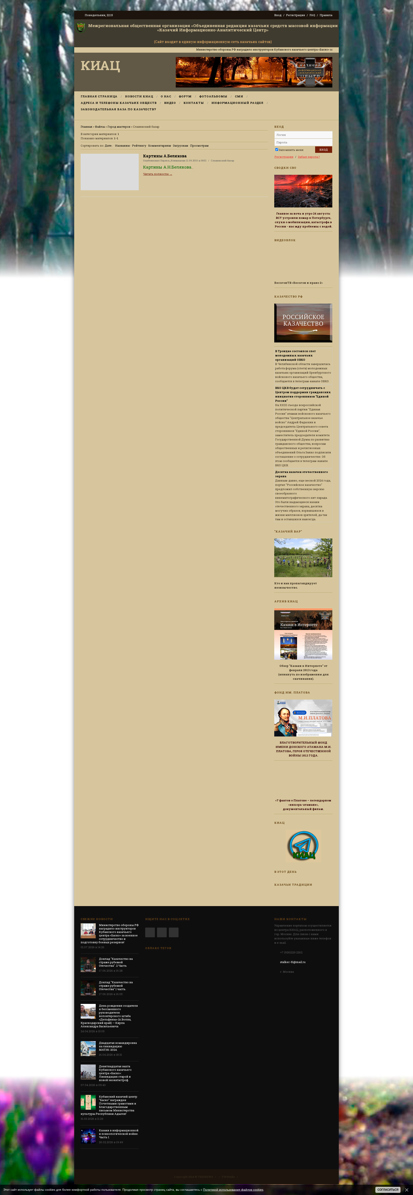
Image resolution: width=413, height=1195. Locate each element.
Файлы (100, 127)
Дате (108, 145)
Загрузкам (180, 145)
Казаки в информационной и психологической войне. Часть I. (119, 1133)
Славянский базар (222, 160)
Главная (86, 127)
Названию (122, 145)
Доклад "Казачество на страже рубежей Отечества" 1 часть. (116, 985)
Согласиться (388, 1189)
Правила (326, 15)
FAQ (312, 15)
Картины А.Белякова (165, 155)
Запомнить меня (291, 150)
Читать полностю (157, 174)
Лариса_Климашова (172, 160)
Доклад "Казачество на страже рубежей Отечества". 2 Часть (116, 962)
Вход (278, 15)
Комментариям (159, 145)
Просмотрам (199, 145)
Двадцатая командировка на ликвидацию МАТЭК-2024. (118, 1046)
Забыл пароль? (309, 157)
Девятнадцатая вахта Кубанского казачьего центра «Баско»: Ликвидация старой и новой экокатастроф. (115, 1073)
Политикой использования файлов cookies (233, 1189)
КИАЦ (100, 65)
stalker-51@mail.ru (292, 962)
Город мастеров (119, 127)
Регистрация (295, 15)
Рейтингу (139, 145)
